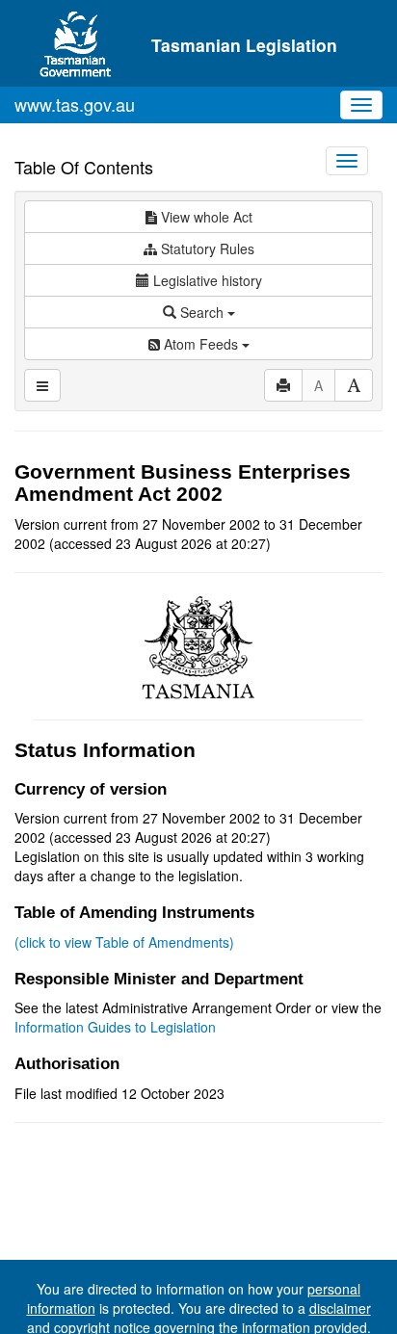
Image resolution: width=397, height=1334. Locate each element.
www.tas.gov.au (74, 104)
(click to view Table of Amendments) (124, 942)
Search (201, 312)
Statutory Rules (205, 248)
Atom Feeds (201, 343)
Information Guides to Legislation (115, 1026)
